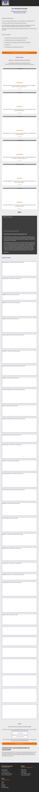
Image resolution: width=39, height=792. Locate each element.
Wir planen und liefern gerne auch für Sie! (19, 52)
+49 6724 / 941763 (20, 733)
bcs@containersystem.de (20, 736)
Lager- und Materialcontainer (26, 773)
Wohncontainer (23, 772)
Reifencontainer (23, 769)
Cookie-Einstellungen (5, 787)
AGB (2, 783)
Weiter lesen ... (6, 252)
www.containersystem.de (7, 774)
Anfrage (3, 782)
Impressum (3, 784)
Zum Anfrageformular (19, 743)
